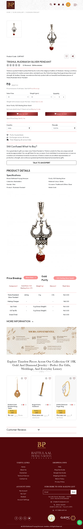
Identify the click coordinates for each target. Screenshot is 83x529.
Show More (30, 277)
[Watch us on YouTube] (29, 518)
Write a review (37, 65)
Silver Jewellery (18, 12)
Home (8, 12)
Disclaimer (23, 473)
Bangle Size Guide (60, 473)
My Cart (23, 494)
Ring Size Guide (60, 470)
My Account (23, 491)
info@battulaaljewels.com (61, 502)
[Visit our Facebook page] (16, 518)
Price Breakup (34, 88)
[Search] (51, 4)
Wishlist (23, 497)
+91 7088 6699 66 (61, 510)
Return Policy (59, 479)
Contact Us (23, 479)
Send (73, 492)
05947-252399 (60, 505)
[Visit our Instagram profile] (20, 518)
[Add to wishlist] (54, 4)
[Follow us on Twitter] (25, 518)
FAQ (59, 467)
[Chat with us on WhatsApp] (79, 522)
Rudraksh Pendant (32, 12)
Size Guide (39, 102)
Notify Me (22, 118)
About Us (23, 470)
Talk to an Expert (41, 163)
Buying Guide (35, 109)
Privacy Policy (60, 482)
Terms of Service (23, 476)
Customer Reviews (16, 429)
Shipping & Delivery (59, 476)
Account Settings (23, 500)
